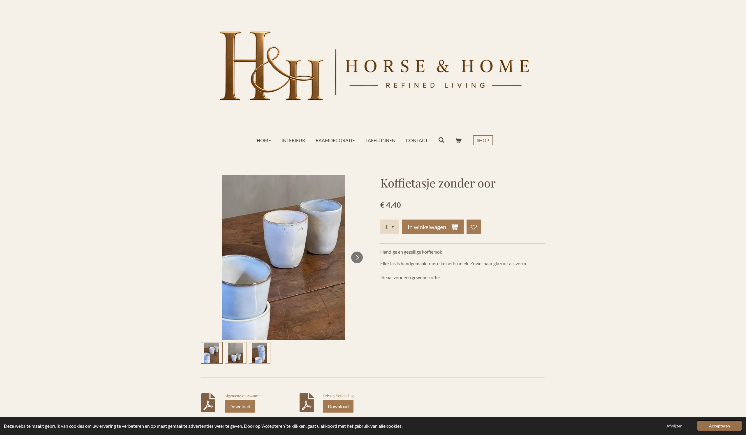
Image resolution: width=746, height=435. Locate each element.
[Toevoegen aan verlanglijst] (474, 227)
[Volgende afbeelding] (357, 257)
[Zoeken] (441, 139)
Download (239, 406)
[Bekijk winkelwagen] (458, 140)
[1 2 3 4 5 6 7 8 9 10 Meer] (389, 227)
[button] (212, 353)
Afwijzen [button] (674, 425)
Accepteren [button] (719, 425)
